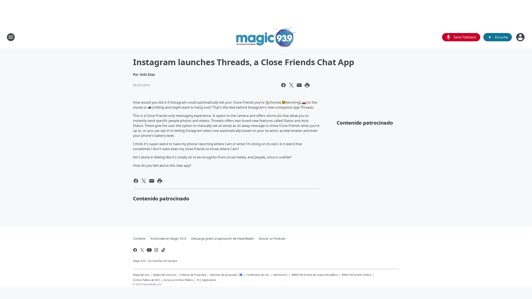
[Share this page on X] (291, 85)
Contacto (139, 238)
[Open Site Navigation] (11, 37)
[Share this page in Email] (299, 85)
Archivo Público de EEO (146, 280)
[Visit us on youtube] (149, 250)
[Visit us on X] (142, 250)
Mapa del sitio (141, 275)
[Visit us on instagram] (156, 250)
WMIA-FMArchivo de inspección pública (315, 274)
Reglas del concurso (164, 275)
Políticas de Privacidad (193, 275)
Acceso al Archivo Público (178, 280)
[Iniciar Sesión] (520, 37)
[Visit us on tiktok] (163, 250)
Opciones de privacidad (224, 275)
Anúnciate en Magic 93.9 (168, 238)
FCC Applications (206, 280)
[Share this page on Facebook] (283, 85)
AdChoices (279, 275)
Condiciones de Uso (257, 275)
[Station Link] (266, 37)
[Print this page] (307, 85)
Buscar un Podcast (272, 238)
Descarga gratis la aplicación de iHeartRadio (222, 238)
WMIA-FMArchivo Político (356, 275)
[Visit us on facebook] (135, 250)
